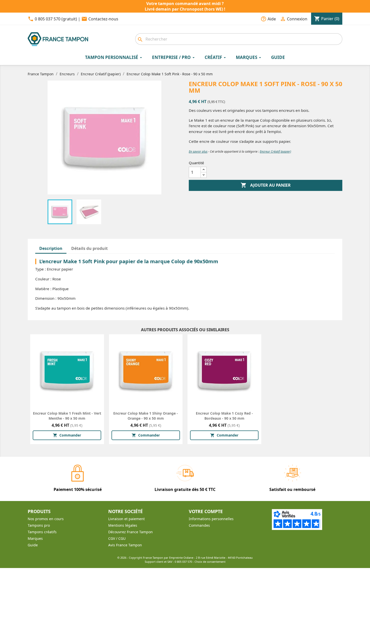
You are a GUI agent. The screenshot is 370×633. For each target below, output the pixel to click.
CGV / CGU (117, 538)
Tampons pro (39, 525)
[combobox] (238, 39)
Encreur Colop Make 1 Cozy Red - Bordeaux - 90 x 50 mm (224, 416)
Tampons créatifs (42, 531)
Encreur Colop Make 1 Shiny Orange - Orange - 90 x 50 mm (145, 416)
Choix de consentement (210, 561)
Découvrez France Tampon (130, 531)
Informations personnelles (211, 518)
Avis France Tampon (125, 545)
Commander (67, 435)
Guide (33, 545)
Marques (35, 538)
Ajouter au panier (266, 185)
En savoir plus (198, 151)
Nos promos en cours (46, 518)
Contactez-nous (103, 19)
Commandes (199, 525)
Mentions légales (122, 525)
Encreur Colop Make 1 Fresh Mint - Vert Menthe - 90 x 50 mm (67, 416)
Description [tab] (50, 248)
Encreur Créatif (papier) (275, 151)
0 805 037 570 (183, 561)
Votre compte (206, 511)
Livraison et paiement (126, 518)
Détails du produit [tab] (89, 248)
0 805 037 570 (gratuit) (56, 19)
